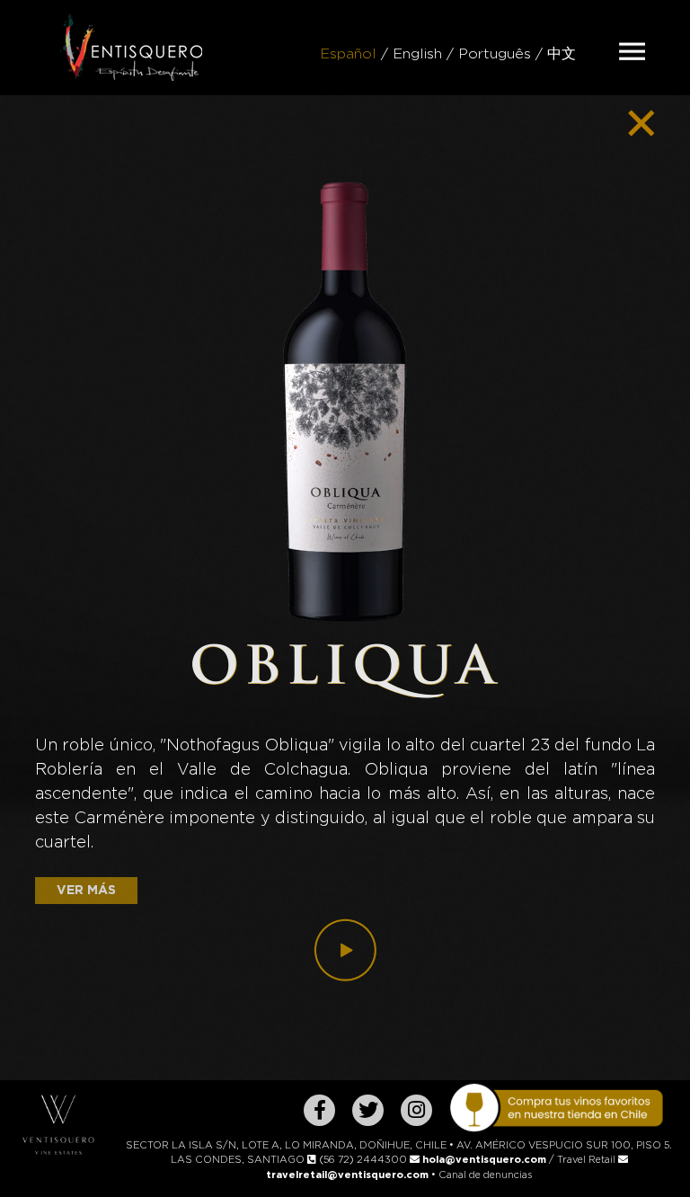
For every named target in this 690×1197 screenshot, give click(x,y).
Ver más (86, 890)
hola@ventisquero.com (484, 1160)
